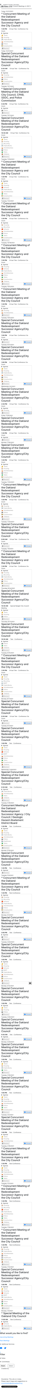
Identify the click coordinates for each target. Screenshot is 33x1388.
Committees (5, 1362)
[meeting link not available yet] (30, 983)
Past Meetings (4, 1340)
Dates (3, 1358)
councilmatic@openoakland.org (11, 1383)
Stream (28, 48)
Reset (3, 1366)
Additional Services (7, 1344)
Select (11, 1366)
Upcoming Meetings (6, 1337)
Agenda (7, 39)
